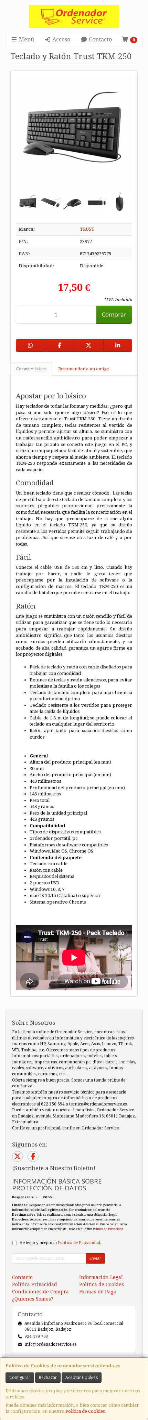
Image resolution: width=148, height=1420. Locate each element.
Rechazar (48, 1377)
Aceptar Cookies (81, 1377)
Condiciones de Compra (40, 1291)
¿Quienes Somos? (32, 1299)
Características (31, 368)
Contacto (99, 39)
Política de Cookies (85, 1411)
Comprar (114, 314)
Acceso (60, 39)
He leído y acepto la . (60, 1242)
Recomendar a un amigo (83, 368)
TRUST (87, 229)
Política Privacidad (34, 1284)
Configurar (19, 1377)
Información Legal (101, 1277)
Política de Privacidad (108, 1229)
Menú (26, 39)
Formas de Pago (97, 1291)
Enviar (95, 1258)
